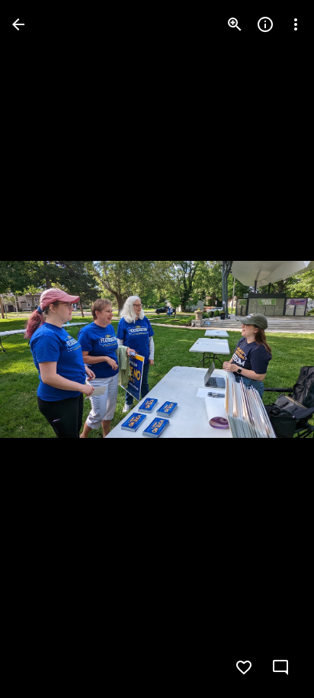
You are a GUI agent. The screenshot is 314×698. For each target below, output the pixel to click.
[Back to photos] (18, 24)
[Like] (244, 667)
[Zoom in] (234, 24)
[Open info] (265, 24)
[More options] (295, 24)
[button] (42, 349)
